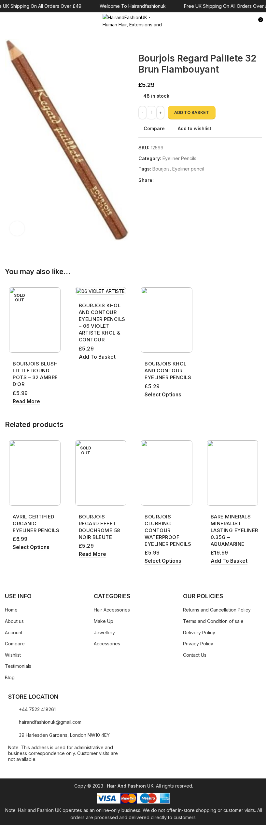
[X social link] (165, 180)
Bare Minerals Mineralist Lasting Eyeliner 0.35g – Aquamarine (234, 530)
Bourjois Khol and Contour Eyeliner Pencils (168, 370)
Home (11, 609)
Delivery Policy (199, 632)
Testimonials (18, 666)
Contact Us (194, 655)
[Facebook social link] (158, 180)
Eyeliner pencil (188, 169)
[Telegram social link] (189, 180)
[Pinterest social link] (173, 180)
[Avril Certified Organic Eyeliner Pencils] (34, 472)
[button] (97, 357)
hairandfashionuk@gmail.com (50, 722)
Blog (10, 677)
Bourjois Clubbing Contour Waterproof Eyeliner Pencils (168, 530)
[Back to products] (150, 43)
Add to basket (191, 112)
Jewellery (104, 632)
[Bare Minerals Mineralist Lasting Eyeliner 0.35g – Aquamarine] (232, 472)
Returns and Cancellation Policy (217, 609)
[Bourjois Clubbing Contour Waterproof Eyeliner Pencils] (166, 472)
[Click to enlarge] (17, 228)
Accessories (107, 643)
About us (14, 621)
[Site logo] (133, 21)
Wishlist (13, 655)
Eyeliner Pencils (179, 158)
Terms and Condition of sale (213, 621)
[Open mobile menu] (7, 22)
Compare (15, 643)
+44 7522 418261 (37, 709)
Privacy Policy (198, 643)
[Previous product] (142, 43)
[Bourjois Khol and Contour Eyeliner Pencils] (166, 319)
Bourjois (161, 169)
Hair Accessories (112, 609)
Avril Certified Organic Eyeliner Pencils (36, 523)
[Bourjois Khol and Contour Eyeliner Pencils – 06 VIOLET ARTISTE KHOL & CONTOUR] (100, 290)
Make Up (103, 621)
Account (13, 632)
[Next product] (158, 43)
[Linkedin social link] (181, 180)
